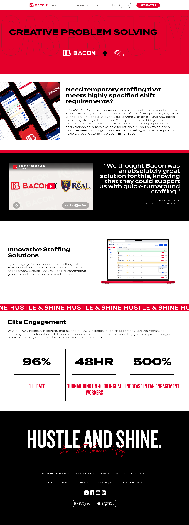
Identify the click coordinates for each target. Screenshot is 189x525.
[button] (60, 5)
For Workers (82, 5)
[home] (38, 5)
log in (125, 5)
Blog (113, 5)
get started (148, 5)
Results (100, 5)
